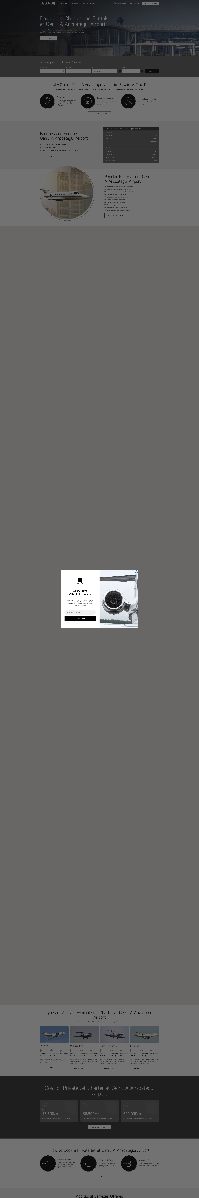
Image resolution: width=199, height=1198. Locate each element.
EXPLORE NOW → (80, 618)
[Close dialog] (136, 572)
